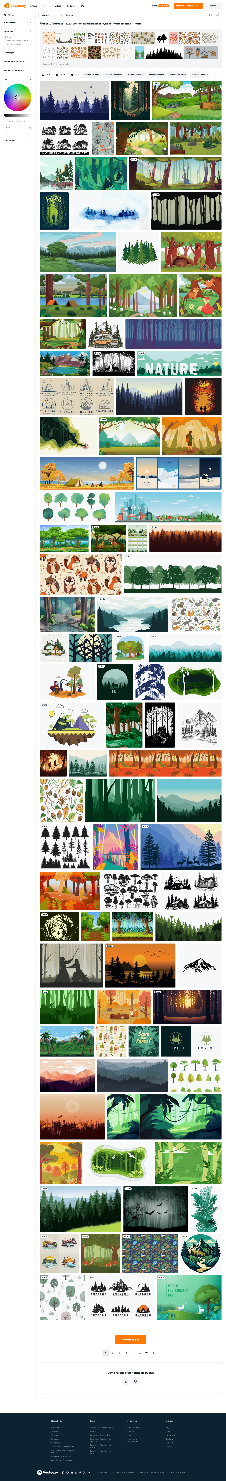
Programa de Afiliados (100, 1435)
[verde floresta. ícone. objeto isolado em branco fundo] (138, 252)
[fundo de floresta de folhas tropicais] (206, 1209)
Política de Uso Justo (179, 1472)
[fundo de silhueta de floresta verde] (67, 1007)
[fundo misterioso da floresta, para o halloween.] (59, 926)
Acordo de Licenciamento (101, 1427)
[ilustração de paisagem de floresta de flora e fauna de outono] (124, 1007)
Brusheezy (56, 1427)
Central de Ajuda (134, 1427)
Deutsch (169, 1439)
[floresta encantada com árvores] (100, 1253)
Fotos (46, 6)
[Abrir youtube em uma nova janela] (89, 1472)
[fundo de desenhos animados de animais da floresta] (191, 252)
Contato (130, 1431)
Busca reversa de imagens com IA (63, 1451)
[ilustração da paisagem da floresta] (188, 926)
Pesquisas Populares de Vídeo (100, 1452)
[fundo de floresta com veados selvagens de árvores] (113, 363)
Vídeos (58, 6)
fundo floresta (92, 74)
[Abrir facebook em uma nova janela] (63, 1472)
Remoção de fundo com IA (63, 1456)
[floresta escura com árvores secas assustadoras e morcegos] (90, 648)
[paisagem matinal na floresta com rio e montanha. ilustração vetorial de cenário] (78, 252)
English (169, 1427)
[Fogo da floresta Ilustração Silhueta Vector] (72, 1116)
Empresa (55, 1439)
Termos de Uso (143, 1472)
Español (169, 1431)
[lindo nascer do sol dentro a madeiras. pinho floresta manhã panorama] (187, 1007)
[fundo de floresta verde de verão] (63, 334)
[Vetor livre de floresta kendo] (71, 966)
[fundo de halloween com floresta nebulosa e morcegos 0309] (155, 1209)
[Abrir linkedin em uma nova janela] (72, 1472)
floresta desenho (200, 74)
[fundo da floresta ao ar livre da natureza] (187, 100)
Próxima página (130, 1339)
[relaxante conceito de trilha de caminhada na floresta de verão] (142, 138)
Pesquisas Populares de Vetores (100, 1440)
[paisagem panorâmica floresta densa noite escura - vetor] (173, 334)
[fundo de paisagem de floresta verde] (95, 926)
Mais (83, 6)
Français (169, 1442)
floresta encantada (113, 74)
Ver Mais (201, 52)
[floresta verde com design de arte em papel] (119, 1163)
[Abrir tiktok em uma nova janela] (80, 1472)
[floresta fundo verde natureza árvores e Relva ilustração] (124, 725)
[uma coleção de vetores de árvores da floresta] (173, 574)
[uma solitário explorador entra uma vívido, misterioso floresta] (54, 211)
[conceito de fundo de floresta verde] (101, 173)
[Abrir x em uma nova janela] (84, 1472)
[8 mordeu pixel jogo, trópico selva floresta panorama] (67, 1041)
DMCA (93, 1431)
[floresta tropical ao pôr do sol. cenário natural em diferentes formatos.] (164, 1116)
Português (170, 1435)
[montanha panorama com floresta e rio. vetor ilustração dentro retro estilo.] (201, 1253)
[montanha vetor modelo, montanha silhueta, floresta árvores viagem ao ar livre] (200, 966)
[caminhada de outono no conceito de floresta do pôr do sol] (53, 763)
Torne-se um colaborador (133, 1440)
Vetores (33, 6)
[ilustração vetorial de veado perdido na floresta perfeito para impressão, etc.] (115, 682)
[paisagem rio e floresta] (67, 1075)
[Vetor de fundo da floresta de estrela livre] (150, 1253)
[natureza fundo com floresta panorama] (175, 173)
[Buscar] (210, 15)
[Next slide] (217, 75)
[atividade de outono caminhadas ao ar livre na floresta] (192, 436)
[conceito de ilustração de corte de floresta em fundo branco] (67, 682)
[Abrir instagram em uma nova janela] (67, 1472)
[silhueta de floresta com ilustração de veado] (120, 800)
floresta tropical (156, 74)
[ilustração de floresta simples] (186, 211)
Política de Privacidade (160, 1472)
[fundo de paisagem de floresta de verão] (143, 295)
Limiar (7, 127)
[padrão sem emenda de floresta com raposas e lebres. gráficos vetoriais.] (103, 138)
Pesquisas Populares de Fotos (100, 1446)
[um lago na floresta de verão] (115, 847)
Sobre (130, 1435)
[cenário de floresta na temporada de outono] (70, 891)
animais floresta (135, 74)
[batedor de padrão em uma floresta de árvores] (111, 1041)
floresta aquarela (178, 74)
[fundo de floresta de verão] (73, 295)
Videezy (54, 1435)
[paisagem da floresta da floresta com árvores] (130, 100)
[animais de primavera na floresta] (200, 295)
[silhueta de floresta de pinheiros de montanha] (189, 800)
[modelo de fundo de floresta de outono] (61, 1163)
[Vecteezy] (15, 5)
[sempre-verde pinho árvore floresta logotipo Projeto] (191, 1041)
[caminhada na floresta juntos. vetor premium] (203, 396)
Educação (55, 1442)
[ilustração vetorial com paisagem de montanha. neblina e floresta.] (132, 1075)
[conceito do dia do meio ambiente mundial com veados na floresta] (189, 1297)
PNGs (62, 74)
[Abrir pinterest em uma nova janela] (76, 1472)
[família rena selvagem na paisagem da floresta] (108, 538)
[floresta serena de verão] (67, 614)
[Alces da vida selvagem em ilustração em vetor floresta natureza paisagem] (181, 847)
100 (146, 1353)
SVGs (48, 74)
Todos (9, 37)
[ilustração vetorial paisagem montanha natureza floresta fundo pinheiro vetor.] (185, 648)
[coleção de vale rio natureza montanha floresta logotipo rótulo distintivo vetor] (59, 1253)
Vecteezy (55, 1431)
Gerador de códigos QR (61, 1460)
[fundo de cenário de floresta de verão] (196, 138)
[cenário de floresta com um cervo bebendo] (56, 173)
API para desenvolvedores (62, 1446)
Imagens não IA (14, 44)
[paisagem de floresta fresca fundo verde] (188, 1163)
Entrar (213, 5)
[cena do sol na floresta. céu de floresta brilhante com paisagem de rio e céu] (140, 966)
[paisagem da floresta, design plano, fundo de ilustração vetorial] (80, 1209)
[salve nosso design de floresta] (144, 1041)
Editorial (71, 6)
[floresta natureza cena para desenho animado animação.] (64, 538)
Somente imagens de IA (17, 40)
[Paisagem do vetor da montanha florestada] (72, 725)
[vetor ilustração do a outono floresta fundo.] (165, 763)
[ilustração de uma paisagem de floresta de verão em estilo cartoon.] (129, 436)
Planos (154, 5)
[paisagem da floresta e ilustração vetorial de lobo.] (88, 763)
